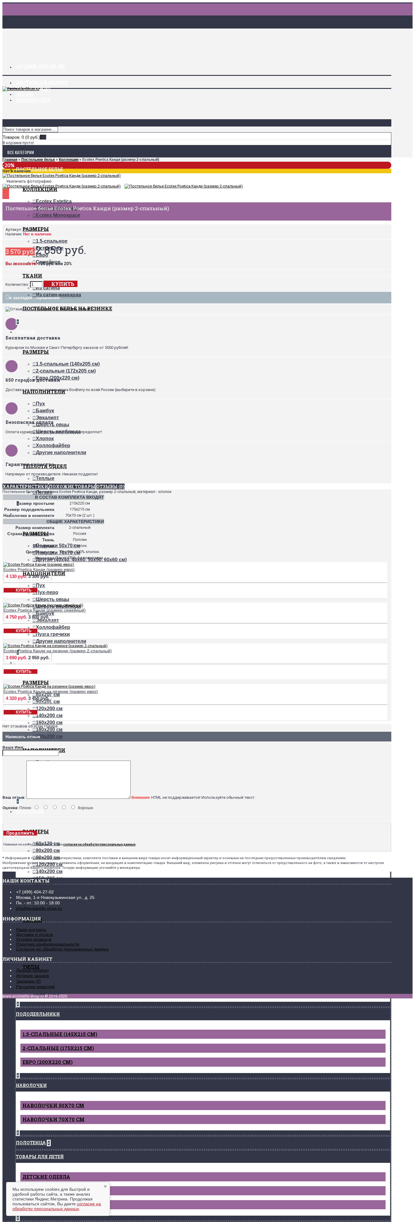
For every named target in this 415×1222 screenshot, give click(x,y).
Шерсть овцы (52, 599)
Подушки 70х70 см (58, 552)
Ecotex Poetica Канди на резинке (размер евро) (50, 691)
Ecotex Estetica (54, 201)
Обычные (48, 992)
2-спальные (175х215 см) (58, 1048)
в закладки (21, 297)
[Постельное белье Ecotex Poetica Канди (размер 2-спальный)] (61, 175)
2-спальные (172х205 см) (66, 370)
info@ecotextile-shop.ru (39, 908)
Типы (30, 967)
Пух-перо (47, 592)
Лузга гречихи (53, 634)
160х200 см (49, 722)
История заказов (32, 975)
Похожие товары (72, 486)
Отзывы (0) (110, 486)
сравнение (48, 297)
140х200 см (49, 715)
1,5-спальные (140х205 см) (68, 363)
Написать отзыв (75, 309)
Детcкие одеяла (46, 1176)
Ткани (32, 275)
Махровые (48, 953)
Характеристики (25, 486)
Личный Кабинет (32, 970)
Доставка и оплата (34, 934)
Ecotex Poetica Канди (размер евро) (39, 569)
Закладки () (28, 981)
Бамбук (45, 410)
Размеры (35, 352)
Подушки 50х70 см (58, 545)
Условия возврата (33, 939)
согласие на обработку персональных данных (56, 1206)
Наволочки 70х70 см (53, 1119)
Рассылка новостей (35, 986)
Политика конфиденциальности (47, 944)
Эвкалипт (47, 417)
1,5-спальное (51, 241)
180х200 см (49, 729)
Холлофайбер (53, 445)
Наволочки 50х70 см (53, 1105)
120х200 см (49, 708)
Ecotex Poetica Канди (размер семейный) (44, 610)
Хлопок (45, 438)
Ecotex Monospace (58, 215)
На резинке (49, 978)
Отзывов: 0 (44, 309)
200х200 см (49, 736)
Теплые (45, 478)
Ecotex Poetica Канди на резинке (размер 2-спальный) (57, 650)
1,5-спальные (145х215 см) (59, 1034)
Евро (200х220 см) (47, 1062)
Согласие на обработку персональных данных (62, 949)
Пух (40, 403)
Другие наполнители (61, 452)
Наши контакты (31, 929)
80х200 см (48, 850)
